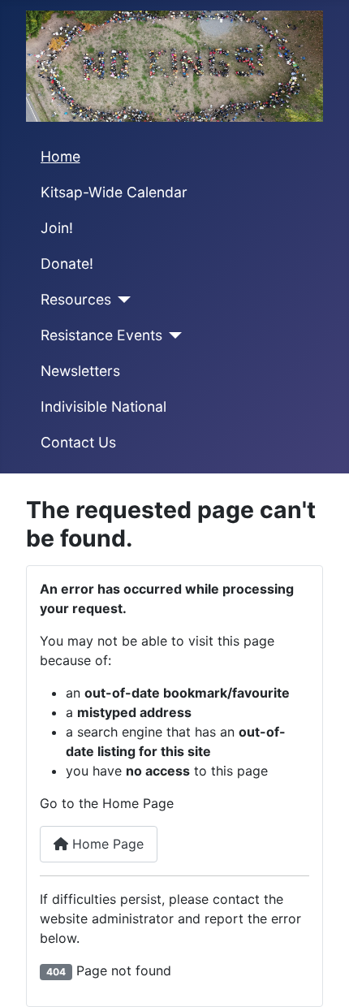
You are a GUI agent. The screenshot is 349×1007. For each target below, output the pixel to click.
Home (60, 156)
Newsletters (80, 370)
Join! (57, 227)
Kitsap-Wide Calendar (114, 192)
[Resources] (121, 299)
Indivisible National (103, 406)
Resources (76, 299)
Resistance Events (101, 335)
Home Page (106, 844)
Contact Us (78, 442)
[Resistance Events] (172, 335)
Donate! (67, 263)
